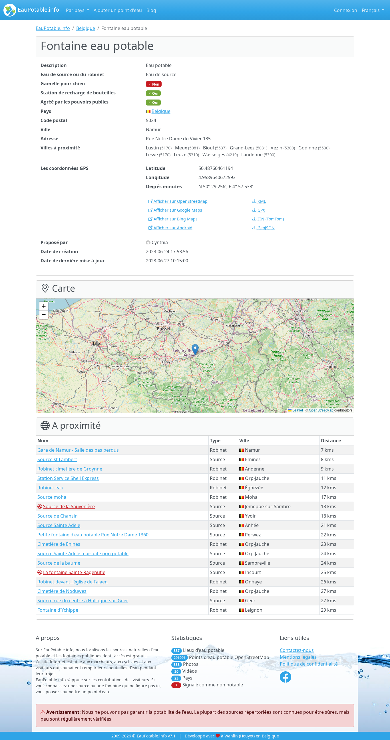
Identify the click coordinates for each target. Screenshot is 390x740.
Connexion (345, 10)
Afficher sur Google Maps (177, 210)
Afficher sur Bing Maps (175, 219)
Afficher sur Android (172, 227)
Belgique (85, 28)
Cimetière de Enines (58, 544)
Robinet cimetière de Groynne (69, 469)
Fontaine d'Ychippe (57, 610)
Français (371, 10)
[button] (195, 350)
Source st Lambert (57, 459)
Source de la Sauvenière (69, 506)
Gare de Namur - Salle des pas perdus (78, 450)
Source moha (51, 497)
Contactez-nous (297, 650)
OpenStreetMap (321, 409)
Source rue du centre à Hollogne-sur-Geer (82, 600)
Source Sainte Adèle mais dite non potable (82, 553)
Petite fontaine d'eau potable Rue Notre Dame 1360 (92, 535)
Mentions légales (298, 657)
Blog (151, 10)
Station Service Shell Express (68, 478)
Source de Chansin (57, 516)
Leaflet (297, 409)
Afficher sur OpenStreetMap (180, 201)
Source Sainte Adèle (58, 525)
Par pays (76, 10)
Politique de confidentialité (309, 664)
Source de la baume (58, 563)
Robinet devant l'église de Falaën (72, 582)
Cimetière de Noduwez (62, 591)
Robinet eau (50, 487)
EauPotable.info (37, 9)
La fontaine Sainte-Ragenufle (74, 572)
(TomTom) (271, 219)
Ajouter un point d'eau (118, 10)
